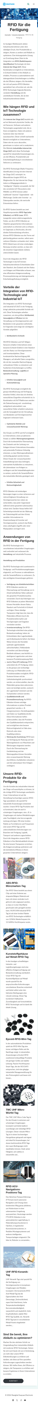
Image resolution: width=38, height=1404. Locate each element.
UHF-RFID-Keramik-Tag (17, 1273)
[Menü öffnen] (34, 4)
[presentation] (19, 868)
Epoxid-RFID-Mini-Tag (18, 1039)
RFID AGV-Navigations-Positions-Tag (14, 1189)
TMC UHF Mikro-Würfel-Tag (15, 1111)
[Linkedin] (13, 1400)
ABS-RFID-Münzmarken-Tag (16, 884)
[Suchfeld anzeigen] (28, 4)
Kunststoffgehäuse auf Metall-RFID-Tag (17, 955)
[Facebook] (21, 1400)
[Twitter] (17, 1400)
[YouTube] (25, 1400)
